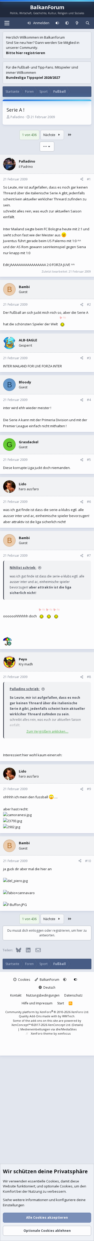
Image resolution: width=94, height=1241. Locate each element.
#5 (89, 459)
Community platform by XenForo (47, 1012)
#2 (89, 304)
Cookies (23, 979)
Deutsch (49, 987)
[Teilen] (81, 179)
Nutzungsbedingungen (43, 995)
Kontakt (15, 995)
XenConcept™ (21, 1025)
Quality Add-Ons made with (38, 1016)
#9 (89, 789)
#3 (89, 358)
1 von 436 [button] (29, 135)
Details (77, 1025)
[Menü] (7, 23)
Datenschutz (73, 995)
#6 (89, 501)
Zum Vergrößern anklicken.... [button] (47, 731)
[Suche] (87, 23)
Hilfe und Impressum (37, 1003)
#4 (89, 400)
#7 (89, 555)
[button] (67, 23)
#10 (88, 861)
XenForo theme (42, 1033)
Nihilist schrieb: (23, 567)
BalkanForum (49, 979)
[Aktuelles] (77, 23)
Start (60, 1003)
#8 (89, 677)
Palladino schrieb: (25, 689)
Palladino (17, 117)
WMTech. (68, 1016)
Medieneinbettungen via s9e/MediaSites (48, 1029)
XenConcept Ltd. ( (60, 1025)
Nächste (49, 135)
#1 (89, 179)
